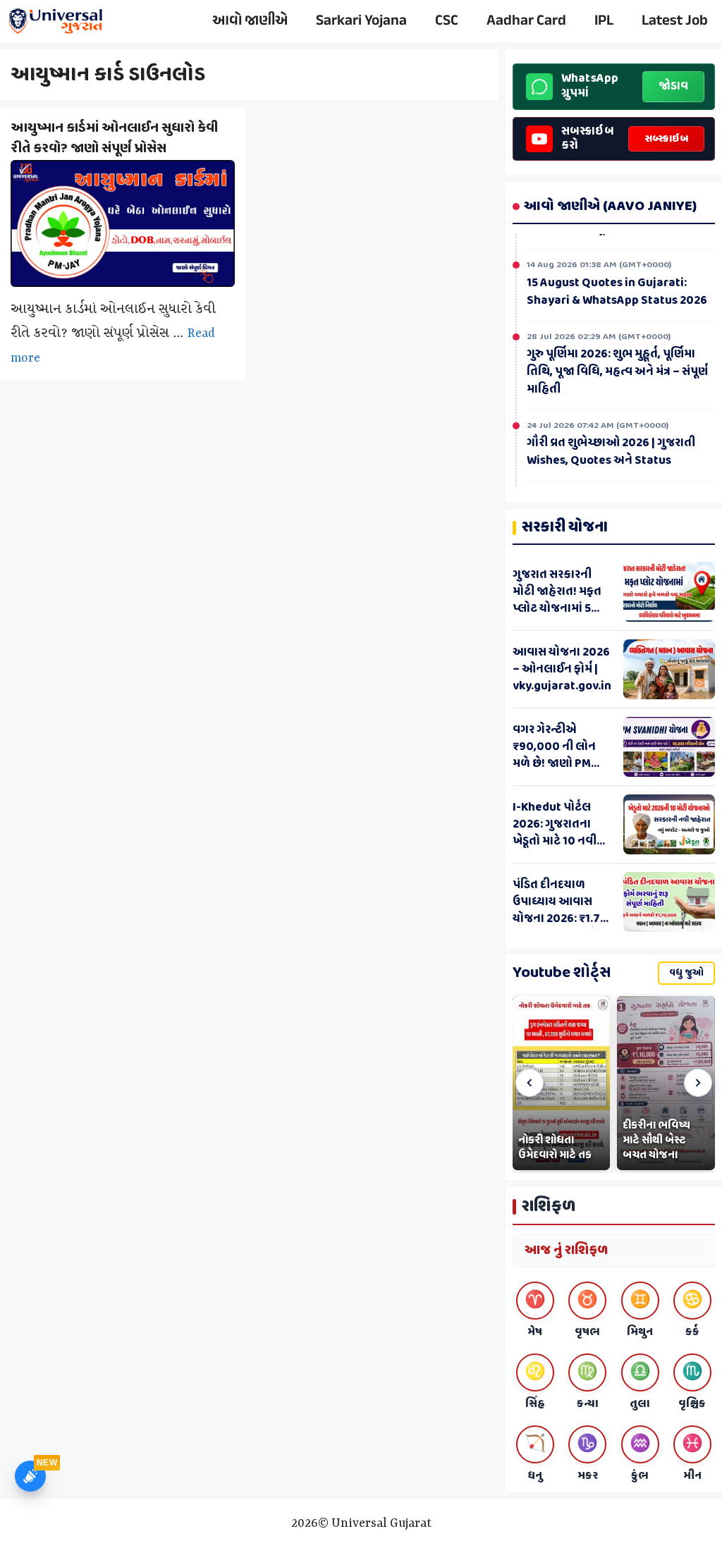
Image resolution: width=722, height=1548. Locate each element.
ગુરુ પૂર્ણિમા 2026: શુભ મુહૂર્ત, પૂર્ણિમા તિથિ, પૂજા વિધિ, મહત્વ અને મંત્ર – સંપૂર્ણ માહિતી (617, 371)
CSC (446, 21)
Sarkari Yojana (361, 21)
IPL (603, 21)
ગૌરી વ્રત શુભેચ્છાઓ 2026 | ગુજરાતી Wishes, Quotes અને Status (611, 451)
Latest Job (675, 21)
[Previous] (529, 1083)
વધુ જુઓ (686, 973)
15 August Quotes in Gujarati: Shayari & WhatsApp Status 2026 (617, 291)
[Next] (698, 1083)
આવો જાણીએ (250, 21)
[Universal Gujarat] (56, 21)
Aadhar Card (526, 21)
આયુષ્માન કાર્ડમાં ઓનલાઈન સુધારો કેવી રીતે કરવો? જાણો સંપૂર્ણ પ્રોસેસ (114, 138)
